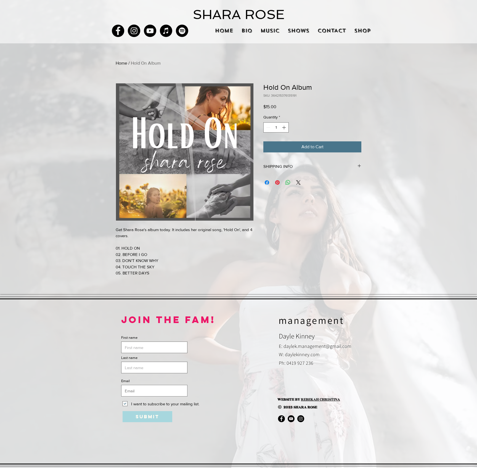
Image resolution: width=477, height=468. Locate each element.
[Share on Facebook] (267, 182)
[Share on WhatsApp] (288, 182)
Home (121, 63)
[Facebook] (118, 31)
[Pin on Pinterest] (277, 182)
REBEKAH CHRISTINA (320, 399)
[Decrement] (267, 127)
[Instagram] (134, 31)
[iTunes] (166, 31)
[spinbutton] (276, 127)
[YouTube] (150, 31)
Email (125, 381)
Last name (129, 357)
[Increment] (284, 127)
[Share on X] (298, 182)
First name (129, 337)
